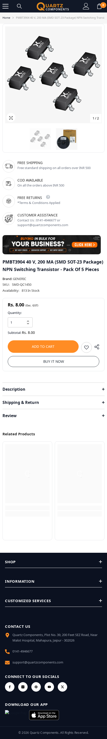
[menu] (5, 6)
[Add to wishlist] (86, 347)
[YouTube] (49, 687)
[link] (27, 508)
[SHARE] (95, 347)
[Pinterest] (36, 687)
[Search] (19, 6)
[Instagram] (23, 687)
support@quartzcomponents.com (37, 662)
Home (6, 17)
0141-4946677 (22, 651)
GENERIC (19, 279)
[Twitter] (62, 687)
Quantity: (15, 312)
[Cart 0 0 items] (99, 6)
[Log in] (86, 6)
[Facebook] (9, 687)
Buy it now (53, 362)
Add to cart (43, 346)
